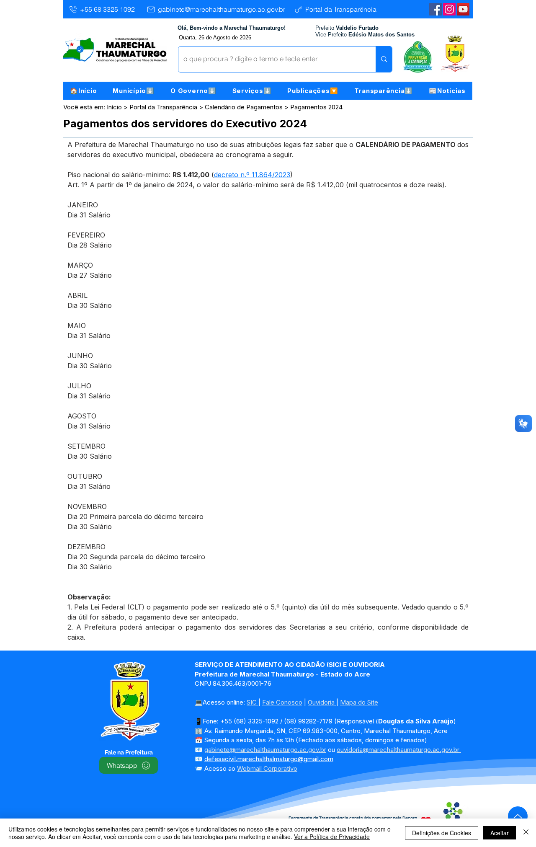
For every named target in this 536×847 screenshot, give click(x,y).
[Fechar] (526, 832)
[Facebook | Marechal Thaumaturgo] (435, 9)
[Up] (518, 816)
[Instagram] (449, 9)
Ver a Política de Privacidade (332, 836)
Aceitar (499, 833)
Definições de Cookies (441, 833)
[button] (133, 90)
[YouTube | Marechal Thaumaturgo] (463, 9)
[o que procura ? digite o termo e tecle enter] (384, 59)
